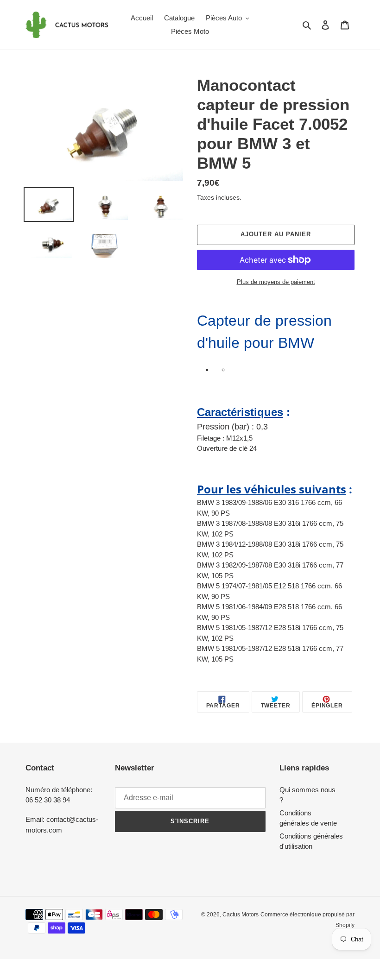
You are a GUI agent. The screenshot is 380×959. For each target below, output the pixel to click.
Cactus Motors (240, 914)
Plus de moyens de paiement (276, 281)
